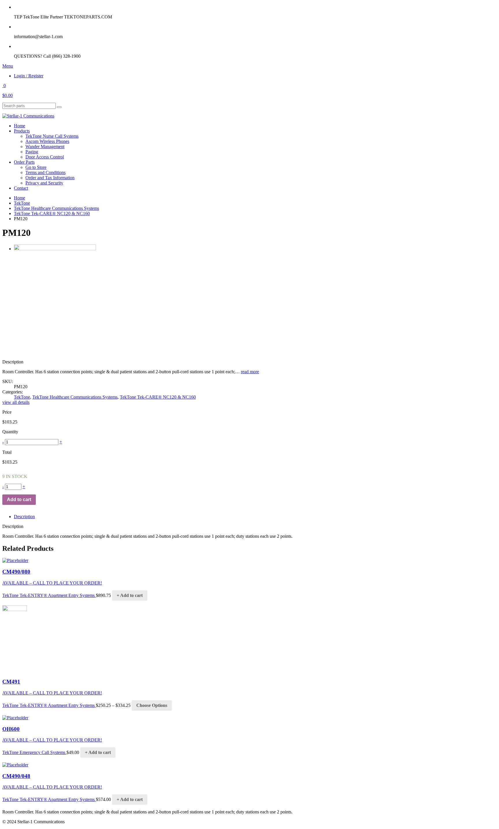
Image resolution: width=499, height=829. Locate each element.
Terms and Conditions (45, 172)
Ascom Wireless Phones (47, 141)
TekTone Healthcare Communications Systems (56, 208)
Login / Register (28, 75)
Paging (31, 151)
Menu (7, 66)
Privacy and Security (44, 182)
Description (24, 516)
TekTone (22, 203)
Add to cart (19, 499)
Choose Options (151, 705)
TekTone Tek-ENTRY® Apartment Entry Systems (49, 595)
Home (19, 125)
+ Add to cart (130, 595)
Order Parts (24, 162)
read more (250, 371)
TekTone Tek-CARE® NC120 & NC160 (52, 213)
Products (22, 130)
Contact (21, 188)
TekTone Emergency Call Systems (34, 752)
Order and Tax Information (50, 177)
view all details (15, 402)
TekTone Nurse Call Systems (52, 136)
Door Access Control (44, 156)
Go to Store (35, 167)
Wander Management (44, 146)
